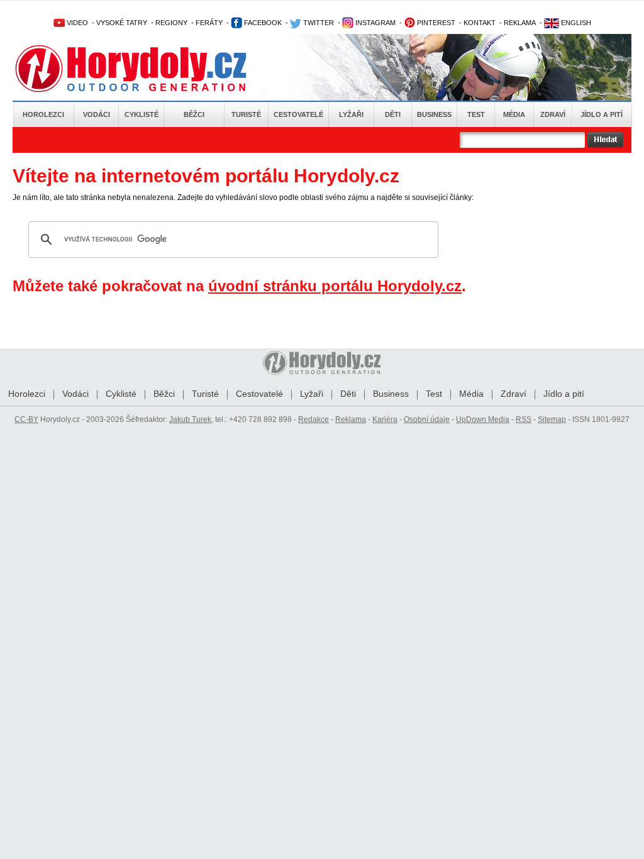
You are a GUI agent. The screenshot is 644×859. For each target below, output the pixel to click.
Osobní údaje (427, 419)
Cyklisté (141, 114)
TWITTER (317, 22)
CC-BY (26, 419)
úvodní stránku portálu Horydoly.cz (335, 285)
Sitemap (552, 419)
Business (434, 114)
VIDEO (76, 22)
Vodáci (96, 114)
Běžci (194, 114)
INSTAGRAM (374, 22)
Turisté (246, 114)
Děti (393, 114)
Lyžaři (351, 114)
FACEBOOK (262, 22)
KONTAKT (480, 22)
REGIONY (171, 22)
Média (514, 114)
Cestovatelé (298, 114)
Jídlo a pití (601, 114)
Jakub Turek (190, 419)
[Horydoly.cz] (146, 68)
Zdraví (552, 114)
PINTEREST (435, 22)
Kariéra (384, 419)
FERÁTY (209, 22)
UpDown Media (482, 419)
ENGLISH (575, 22)
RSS (523, 419)
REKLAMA (520, 22)
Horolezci (43, 114)
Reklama (350, 419)
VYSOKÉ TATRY (121, 22)
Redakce (313, 419)
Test (476, 114)
